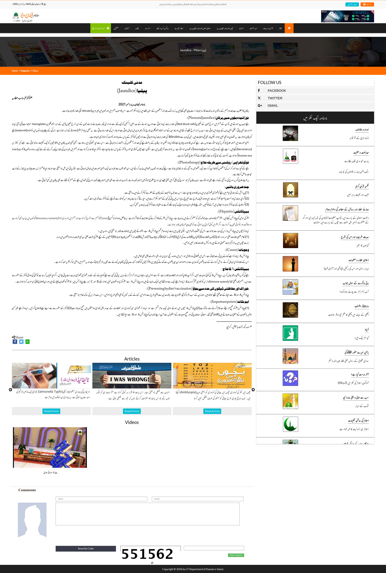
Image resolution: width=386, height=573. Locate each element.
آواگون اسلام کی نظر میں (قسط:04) (353, 383)
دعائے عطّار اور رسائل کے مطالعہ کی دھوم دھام (347, 209)
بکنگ (137, 28)
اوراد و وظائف (362, 129)
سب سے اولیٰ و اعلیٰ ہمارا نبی (356, 397)
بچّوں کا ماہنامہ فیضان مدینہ (225, 28)
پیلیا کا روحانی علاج (50, 472)
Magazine (25, 70)
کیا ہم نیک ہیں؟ (361, 337)
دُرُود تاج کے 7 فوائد (359, 138)
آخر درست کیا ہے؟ (360, 374)
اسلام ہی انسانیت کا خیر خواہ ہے (354, 429)
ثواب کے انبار (362, 406)
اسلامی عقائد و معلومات (359, 260)
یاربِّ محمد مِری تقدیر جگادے (356, 161)
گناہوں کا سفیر (362, 245)
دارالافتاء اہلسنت (362, 306)
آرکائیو (127, 28)
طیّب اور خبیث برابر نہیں (358, 194)
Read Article (51, 411)
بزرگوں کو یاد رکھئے (163, 28)
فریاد (367, 329)
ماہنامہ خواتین (352, 4)
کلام (280, 28)
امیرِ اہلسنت (253, 28)
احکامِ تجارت (179, 28)
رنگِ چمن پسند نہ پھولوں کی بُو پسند (354, 171)
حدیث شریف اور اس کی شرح (355, 237)
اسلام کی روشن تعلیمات (358, 420)
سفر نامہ (147, 28)
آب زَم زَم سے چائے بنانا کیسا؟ (354, 291)
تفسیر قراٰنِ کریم (362, 186)
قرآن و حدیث (268, 28)
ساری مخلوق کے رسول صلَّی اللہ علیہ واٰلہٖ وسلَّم (348, 360)
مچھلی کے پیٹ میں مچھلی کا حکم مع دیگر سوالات (348, 314)
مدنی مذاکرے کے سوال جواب (356, 283)
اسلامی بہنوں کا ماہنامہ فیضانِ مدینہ (200, 28)
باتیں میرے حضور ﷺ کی (357, 352)
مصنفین (116, 28)
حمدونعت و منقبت (361, 152)
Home (15, 70)
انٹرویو (241, 28)
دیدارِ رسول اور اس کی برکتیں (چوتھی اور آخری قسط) (346, 268)
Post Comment (236, 555)
